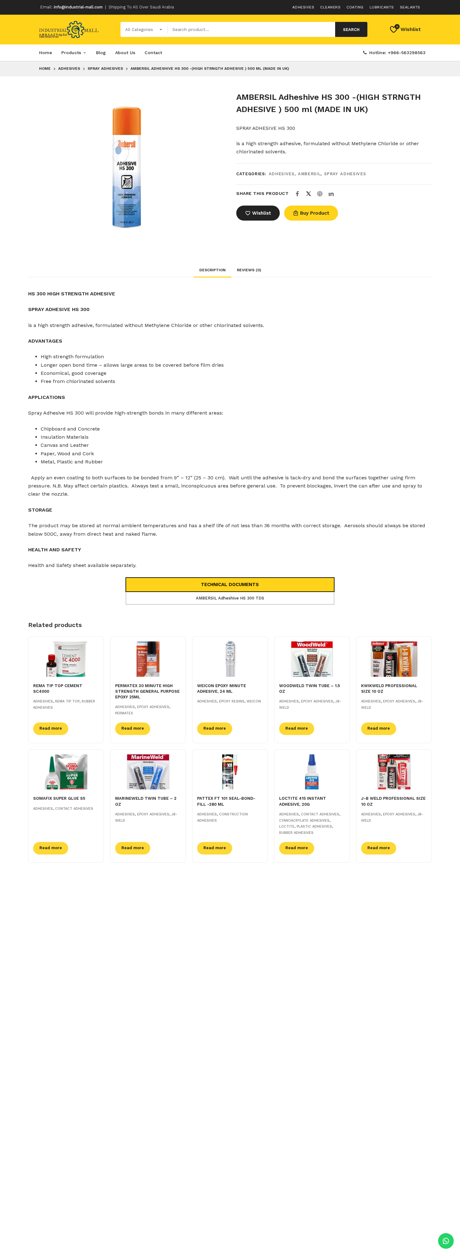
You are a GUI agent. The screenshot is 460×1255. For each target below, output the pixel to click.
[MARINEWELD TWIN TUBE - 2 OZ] (148, 772)
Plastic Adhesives (314, 826)
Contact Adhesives (74, 809)
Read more (50, 728)
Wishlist (261, 213)
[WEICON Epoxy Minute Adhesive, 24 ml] (230, 659)
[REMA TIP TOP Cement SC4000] (66, 659)
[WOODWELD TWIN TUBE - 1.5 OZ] (312, 659)
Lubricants (382, 7)
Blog (101, 52)
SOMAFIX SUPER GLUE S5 (59, 798)
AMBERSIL (309, 173)
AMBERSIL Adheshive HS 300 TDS (230, 598)
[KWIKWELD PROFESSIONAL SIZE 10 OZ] (394, 659)
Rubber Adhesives (296, 833)
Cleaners (330, 7)
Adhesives (303, 7)
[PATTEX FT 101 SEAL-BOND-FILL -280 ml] (230, 772)
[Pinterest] (320, 194)
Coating (355, 7)
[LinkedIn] (331, 194)
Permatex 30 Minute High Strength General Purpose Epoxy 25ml (147, 691)
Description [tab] (212, 270)
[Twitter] (308, 194)
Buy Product (314, 213)
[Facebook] (297, 194)
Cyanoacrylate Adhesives (304, 821)
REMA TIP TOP (67, 701)
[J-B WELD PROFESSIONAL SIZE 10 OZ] (394, 772)
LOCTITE (286, 826)
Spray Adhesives (345, 173)
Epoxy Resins (231, 701)
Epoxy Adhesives (153, 707)
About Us (125, 52)
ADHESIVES (281, 173)
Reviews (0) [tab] (249, 270)
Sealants (410, 7)
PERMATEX (124, 713)
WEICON (254, 701)
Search (351, 29)
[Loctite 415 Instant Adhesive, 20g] (312, 772)
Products (71, 52)
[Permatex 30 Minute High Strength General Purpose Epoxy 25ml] (148, 659)
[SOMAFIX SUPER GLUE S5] (66, 772)
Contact (153, 52)
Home (45, 52)
